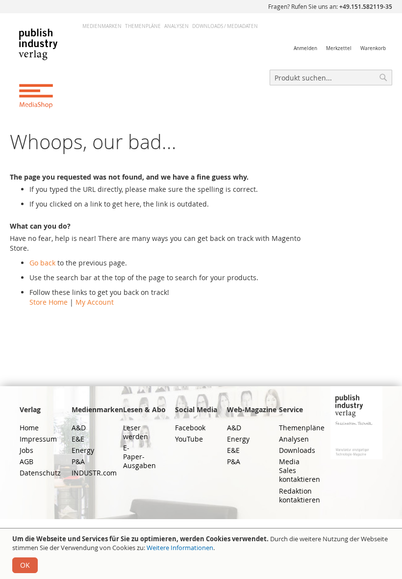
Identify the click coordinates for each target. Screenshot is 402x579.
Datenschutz (40, 472)
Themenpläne (143, 26)
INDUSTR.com (94, 472)
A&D (79, 427)
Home (29, 427)
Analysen (176, 26)
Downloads (297, 450)
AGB (26, 461)
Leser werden (135, 432)
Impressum (38, 439)
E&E (78, 439)
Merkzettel (339, 48)
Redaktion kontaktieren (299, 495)
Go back (42, 262)
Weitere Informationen (180, 547)
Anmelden (305, 48)
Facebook (190, 427)
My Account (94, 302)
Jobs (26, 450)
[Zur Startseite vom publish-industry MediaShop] (46, 68)
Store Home (48, 302)
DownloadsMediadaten (225, 26)
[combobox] (331, 77)
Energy (83, 450)
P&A (78, 461)
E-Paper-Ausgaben (139, 456)
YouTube (189, 439)
